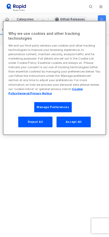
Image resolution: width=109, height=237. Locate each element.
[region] (54, 78)
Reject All (35, 121)
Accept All (74, 121)
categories (25, 19)
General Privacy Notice (34, 93)
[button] (101, 7)
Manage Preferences (53, 107)
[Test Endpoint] (102, 19)
